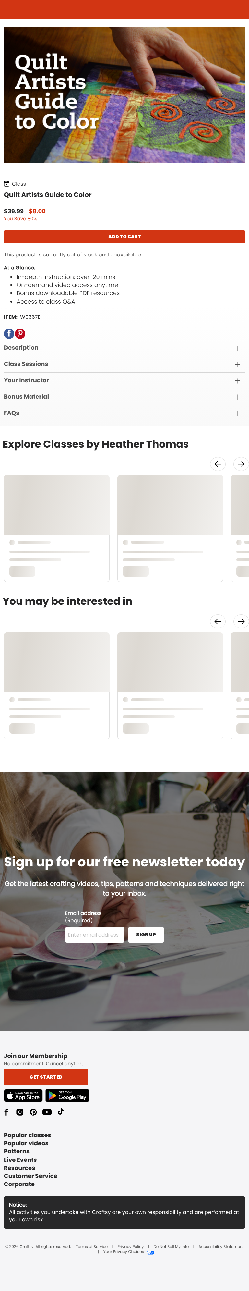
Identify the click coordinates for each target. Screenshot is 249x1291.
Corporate (19, 1184)
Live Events (20, 1160)
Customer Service (30, 1176)
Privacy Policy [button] (130, 1246)
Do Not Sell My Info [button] (171, 1246)
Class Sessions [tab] (26, 364)
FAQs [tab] (11, 413)
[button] (9, 334)
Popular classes (27, 1135)
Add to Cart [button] (124, 236)
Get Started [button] (46, 1077)
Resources (19, 1168)
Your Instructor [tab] (26, 381)
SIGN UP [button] (146, 934)
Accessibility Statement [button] (221, 1246)
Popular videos (26, 1143)
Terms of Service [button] (92, 1246)
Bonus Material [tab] (26, 397)
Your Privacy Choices (123, 1252)
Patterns (17, 1152)
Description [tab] (21, 348)
